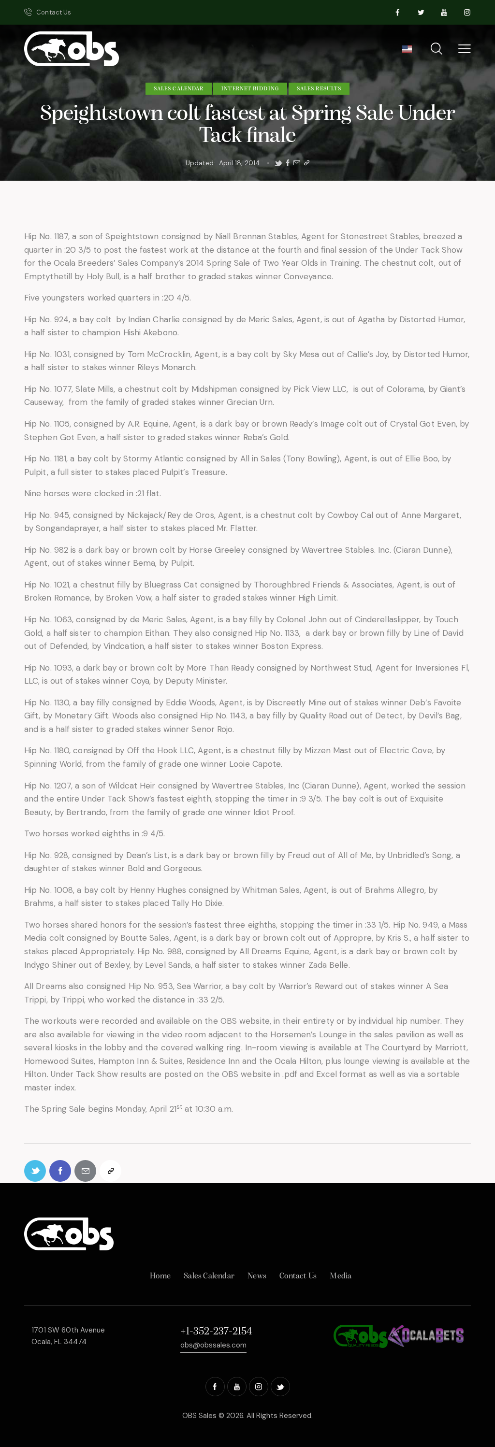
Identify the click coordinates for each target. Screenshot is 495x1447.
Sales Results (319, 89)
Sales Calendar (179, 89)
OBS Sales (199, 1415)
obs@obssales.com (213, 1345)
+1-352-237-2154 (216, 1331)
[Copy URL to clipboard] (306, 163)
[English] (406, 52)
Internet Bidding (250, 89)
